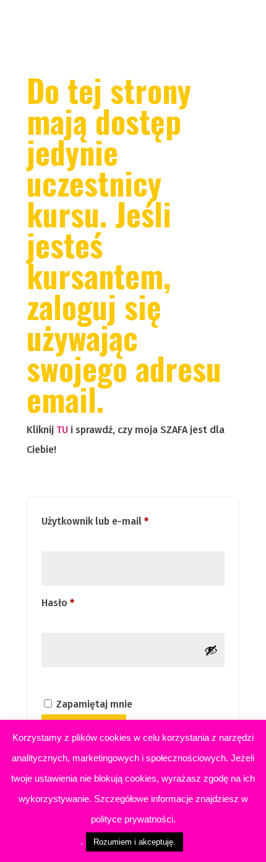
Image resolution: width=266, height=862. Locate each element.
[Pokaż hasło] (211, 650)
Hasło (82, 602)
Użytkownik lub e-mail (119, 521)
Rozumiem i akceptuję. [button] (134, 842)
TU (62, 430)
